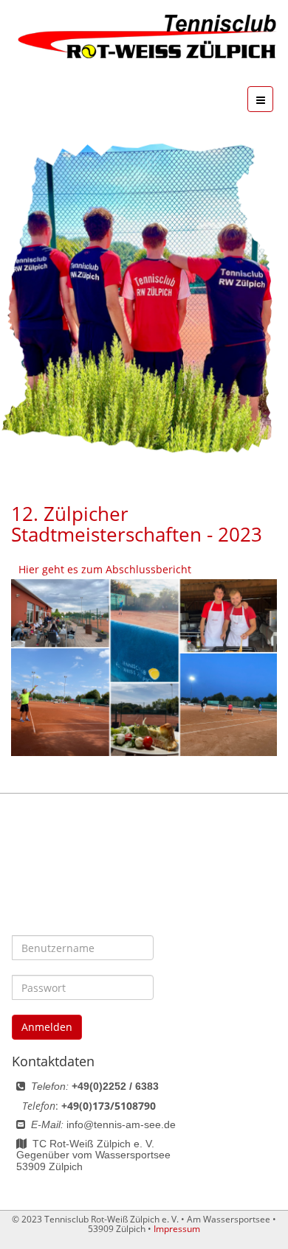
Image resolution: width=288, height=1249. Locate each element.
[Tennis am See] (144, 37)
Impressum (177, 1228)
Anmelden (46, 1027)
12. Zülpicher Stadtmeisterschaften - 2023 (136, 524)
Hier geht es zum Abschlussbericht (104, 569)
